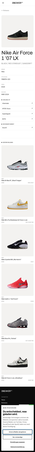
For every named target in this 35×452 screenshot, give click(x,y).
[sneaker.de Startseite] (17, 3)
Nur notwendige (17, 437)
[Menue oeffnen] (3, 2)
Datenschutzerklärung (17, 447)
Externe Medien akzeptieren (17, 432)
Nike (2, 72)
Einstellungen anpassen (17, 442)
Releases (4, 403)
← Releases (5, 10)
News (3, 400)
